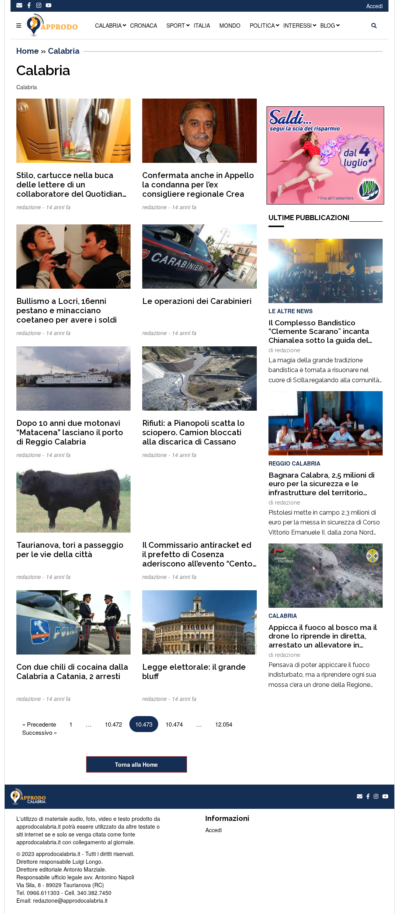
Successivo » (39, 732)
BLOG (327, 25)
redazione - (31, 207)
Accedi (374, 6)
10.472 (113, 724)
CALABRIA (108, 25)
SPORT (175, 25)
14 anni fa (58, 207)
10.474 (174, 724)
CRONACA (143, 25)
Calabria (63, 51)
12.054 (223, 724)
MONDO (229, 25)
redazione (287, 350)
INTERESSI (297, 25)
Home (27, 51)
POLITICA (262, 25)
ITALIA (202, 25)
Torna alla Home (136, 764)
